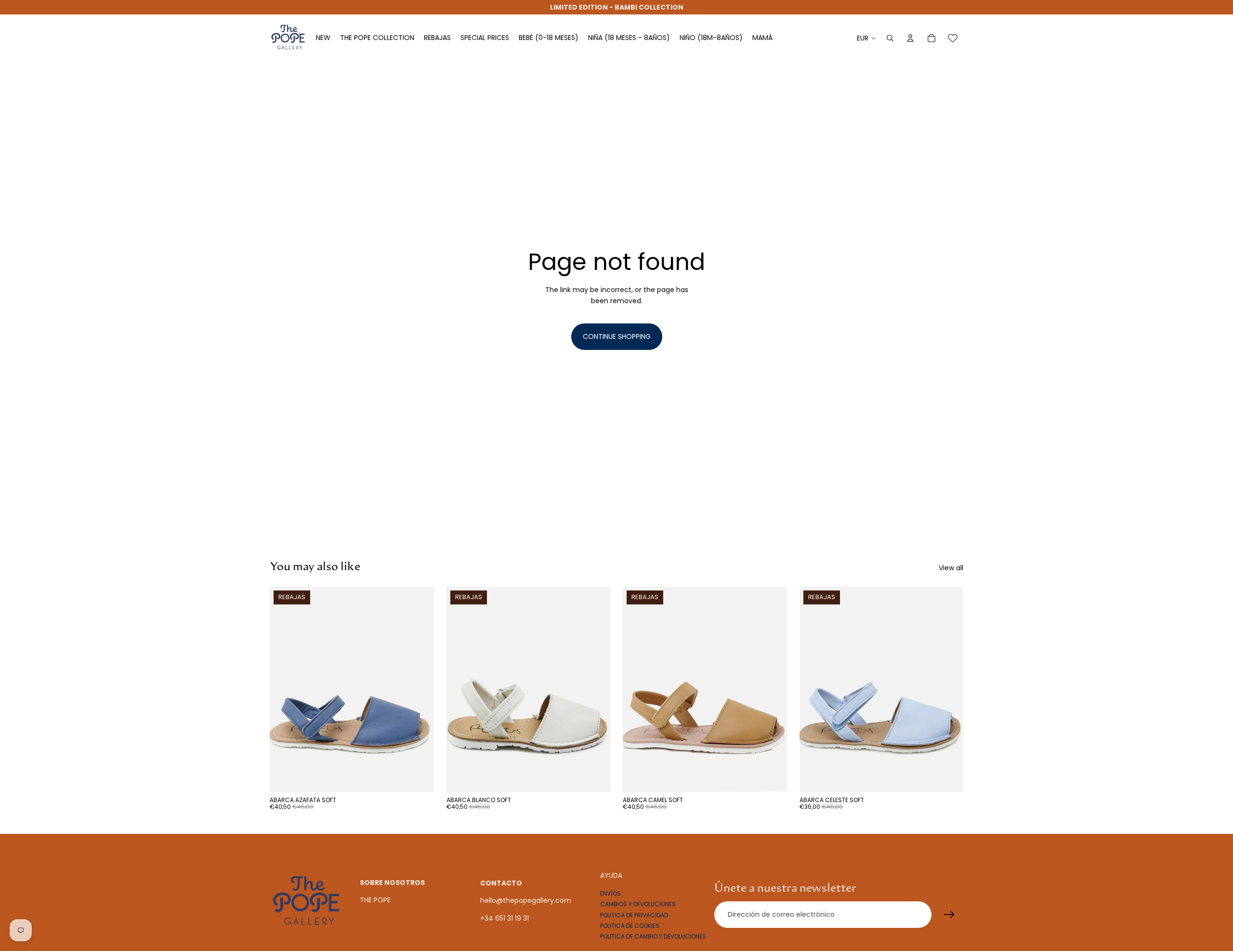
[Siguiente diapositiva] (419, 689)
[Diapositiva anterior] (284, 689)
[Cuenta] (910, 38)
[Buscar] (890, 38)
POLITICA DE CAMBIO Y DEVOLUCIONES (653, 936)
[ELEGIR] (419, 777)
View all (951, 568)
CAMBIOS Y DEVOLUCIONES (638, 904)
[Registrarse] (949, 914)
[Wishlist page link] (953, 38)
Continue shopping (617, 336)
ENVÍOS (610, 893)
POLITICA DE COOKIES (629, 926)
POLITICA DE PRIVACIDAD (634, 915)
